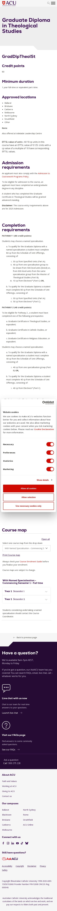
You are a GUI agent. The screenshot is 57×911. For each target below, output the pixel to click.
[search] (49, 3)
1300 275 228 (13, 763)
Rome (25, 814)
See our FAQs (8, 749)
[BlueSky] (26, 843)
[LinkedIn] (12, 843)
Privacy (43, 866)
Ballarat (5, 809)
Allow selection (28, 497)
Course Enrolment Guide (31, 561)
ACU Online (28, 824)
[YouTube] (17, 843)
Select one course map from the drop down (22, 543)
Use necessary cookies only (28, 506)
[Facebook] (3, 843)
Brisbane (6, 819)
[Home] (13, 6)
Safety (4, 870)
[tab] (27, 591)
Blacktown (6, 814)
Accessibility (7, 866)
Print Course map (11, 555)
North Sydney (29, 809)
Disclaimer (31, 866)
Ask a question (11, 759)
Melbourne (7, 829)
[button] (26, 591)
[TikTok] (22, 843)
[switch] (50, 452)
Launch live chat (10, 712)
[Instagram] (8, 843)
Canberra (6, 824)
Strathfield (28, 819)
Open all (45, 539)
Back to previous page (27, 637)
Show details (43, 480)
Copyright (20, 866)
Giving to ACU (8, 791)
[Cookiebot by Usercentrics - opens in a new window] (42, 402)
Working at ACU (9, 786)
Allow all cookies (28, 488)
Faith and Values (9, 781)
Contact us (7, 796)
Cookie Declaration (44, 429)
